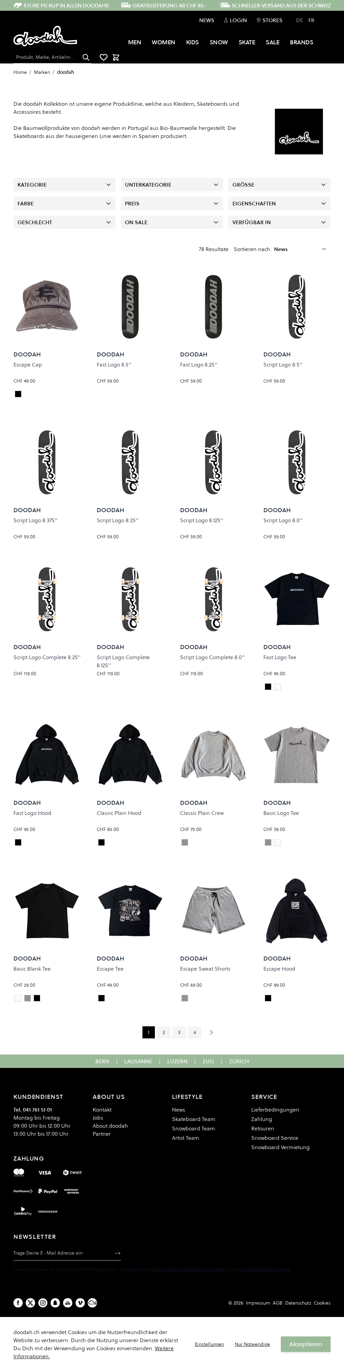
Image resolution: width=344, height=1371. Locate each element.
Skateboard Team (193, 1119)
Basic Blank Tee (32, 968)
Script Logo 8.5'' (282, 364)
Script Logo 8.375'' (35, 520)
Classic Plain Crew (202, 813)
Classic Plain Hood (119, 813)
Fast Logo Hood (32, 813)
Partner (102, 1133)
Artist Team (185, 1137)
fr (311, 20)
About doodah (110, 1125)
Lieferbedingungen (275, 1109)
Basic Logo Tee (281, 813)
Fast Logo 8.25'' (198, 364)
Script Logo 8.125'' (201, 520)
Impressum (258, 1303)
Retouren (262, 1128)
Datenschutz (298, 1303)
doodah (65, 72)
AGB (278, 1303)
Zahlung (261, 1119)
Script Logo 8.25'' (117, 520)
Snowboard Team (193, 1128)
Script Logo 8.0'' (283, 520)
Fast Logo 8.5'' (114, 364)
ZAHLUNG (28, 1158)
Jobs (98, 1117)
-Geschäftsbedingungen (264, 1269)
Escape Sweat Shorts (205, 968)
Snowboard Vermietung (280, 1147)
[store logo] (45, 36)
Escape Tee (110, 968)
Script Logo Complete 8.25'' (47, 657)
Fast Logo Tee (279, 657)
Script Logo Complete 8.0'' (212, 657)
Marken (42, 72)
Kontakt (102, 1109)
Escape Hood (279, 968)
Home (20, 72)
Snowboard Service (274, 1137)
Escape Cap (27, 364)
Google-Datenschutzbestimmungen (188, 1269)
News (206, 20)
